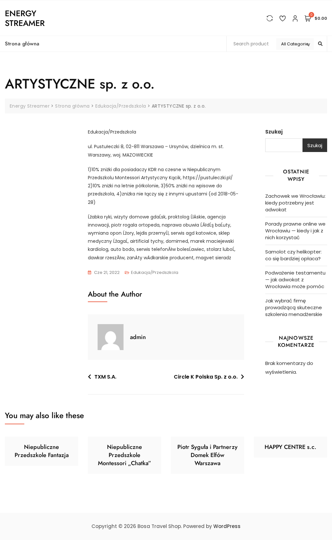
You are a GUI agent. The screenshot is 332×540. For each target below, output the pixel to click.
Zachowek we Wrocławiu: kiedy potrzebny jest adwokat (295, 203)
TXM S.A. (105, 377)
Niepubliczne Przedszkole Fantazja (42, 451)
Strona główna (22, 43)
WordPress (227, 526)
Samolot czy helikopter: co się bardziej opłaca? (293, 255)
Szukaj (274, 131)
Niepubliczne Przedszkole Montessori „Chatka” (124, 455)
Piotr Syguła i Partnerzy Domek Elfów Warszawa (207, 455)
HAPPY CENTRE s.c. (290, 447)
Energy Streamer (25, 18)
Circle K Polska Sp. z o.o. (206, 377)
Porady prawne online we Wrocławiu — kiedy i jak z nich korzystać (295, 230)
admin (138, 337)
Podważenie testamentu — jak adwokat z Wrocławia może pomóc (295, 279)
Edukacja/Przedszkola (154, 272)
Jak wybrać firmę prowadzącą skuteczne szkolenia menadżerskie (293, 307)
